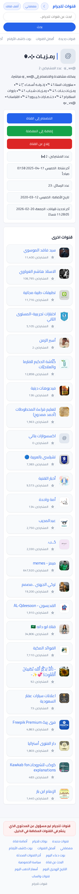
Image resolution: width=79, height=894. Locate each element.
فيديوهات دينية (43, 388)
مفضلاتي (30, 6)
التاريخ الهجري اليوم (55, 869)
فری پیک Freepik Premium (34, 722)
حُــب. (52, 542)
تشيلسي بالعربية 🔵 (40, 457)
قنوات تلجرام (64, 6)
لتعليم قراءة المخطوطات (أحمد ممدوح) (36, 412)
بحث (39, 27)
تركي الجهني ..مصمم (39, 584)
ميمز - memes (44, 563)
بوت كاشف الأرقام (19, 39)
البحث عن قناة (54, 862)
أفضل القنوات (45, 39)
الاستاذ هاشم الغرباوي (37, 271)
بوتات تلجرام (39, 841)
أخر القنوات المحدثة (28, 855)
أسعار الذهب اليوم (26, 869)
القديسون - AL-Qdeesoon (35, 605)
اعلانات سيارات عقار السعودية (40, 698)
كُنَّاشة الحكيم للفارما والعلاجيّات (39, 364)
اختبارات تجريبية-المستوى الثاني (36, 316)
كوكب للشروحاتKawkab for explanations (33, 767)
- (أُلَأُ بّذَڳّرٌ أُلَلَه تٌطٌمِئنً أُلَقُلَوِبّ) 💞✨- (39, 672)
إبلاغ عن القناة (40, 144)
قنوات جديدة (67, 39)
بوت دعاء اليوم (55, 855)
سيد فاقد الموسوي (40, 250)
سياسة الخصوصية (29, 862)
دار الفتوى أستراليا (42, 743)
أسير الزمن (47, 340)
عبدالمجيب (47, 520)
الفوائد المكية (44, 648)
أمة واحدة (47, 499)
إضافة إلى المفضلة (39, 131)
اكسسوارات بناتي (42, 436)
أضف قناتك (12, 6)
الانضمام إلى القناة (39, 118)
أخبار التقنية (47, 478)
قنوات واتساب (41, 876)
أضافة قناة (20, 841)
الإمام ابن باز (46, 791)
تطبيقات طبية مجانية (39, 292)
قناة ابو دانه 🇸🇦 (43, 626)
